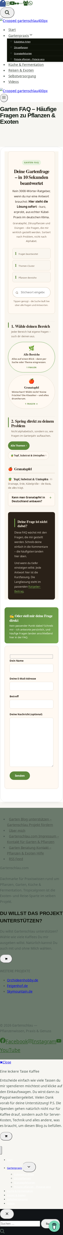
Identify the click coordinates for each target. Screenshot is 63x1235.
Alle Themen (19, 445)
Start (12, 30)
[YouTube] (12, 4)
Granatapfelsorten (23, 53)
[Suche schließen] (7, 1214)
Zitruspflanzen (21, 47)
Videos (13, 81)
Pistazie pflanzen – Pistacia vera (29, 59)
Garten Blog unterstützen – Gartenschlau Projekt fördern (30, 822)
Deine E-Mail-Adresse (23, 678)
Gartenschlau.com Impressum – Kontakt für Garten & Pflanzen (33, 839)
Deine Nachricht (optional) (26, 714)
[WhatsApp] (30, 4)
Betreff (14, 696)
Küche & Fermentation (26, 64)
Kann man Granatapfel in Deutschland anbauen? (28, 499)
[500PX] (21, 4)
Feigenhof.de (17, 986)
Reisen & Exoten (21, 70)
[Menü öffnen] (4, 98)
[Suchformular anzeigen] (7, 12)
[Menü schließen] (1, 1150)
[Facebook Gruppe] (25, 4)
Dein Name (17, 660)
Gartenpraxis (14, 1168)
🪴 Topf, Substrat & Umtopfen (28, 455)
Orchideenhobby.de (22, 980)
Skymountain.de (20, 991)
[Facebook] (3, 4)
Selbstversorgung (22, 76)
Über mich (17, 830)
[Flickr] (17, 4)
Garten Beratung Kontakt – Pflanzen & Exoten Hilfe (29, 850)
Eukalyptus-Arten (22, 41)
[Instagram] (8, 4)
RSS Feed (16, 859)
